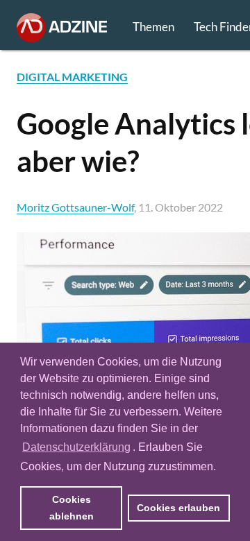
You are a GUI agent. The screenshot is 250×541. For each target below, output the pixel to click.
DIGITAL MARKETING (72, 76)
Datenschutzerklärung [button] (76, 447)
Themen (153, 26)
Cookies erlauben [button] (178, 507)
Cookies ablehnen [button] (71, 508)
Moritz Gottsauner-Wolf (75, 207)
